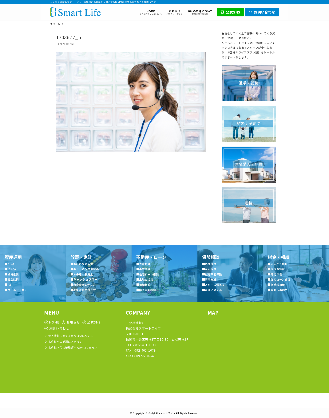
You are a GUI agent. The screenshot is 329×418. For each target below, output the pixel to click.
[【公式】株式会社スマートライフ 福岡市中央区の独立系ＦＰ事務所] (75, 12)
